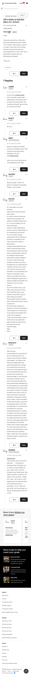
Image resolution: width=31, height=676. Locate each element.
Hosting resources (6, 627)
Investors (4, 656)
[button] (26, 26)
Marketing (8, 67)
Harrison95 (7, 32)
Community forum (7, 631)
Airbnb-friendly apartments (9, 637)
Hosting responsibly (7, 634)
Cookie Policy (15, 671)
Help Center (5, 595)
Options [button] (22, 15)
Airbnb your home (6, 621)
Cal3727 (13, 521)
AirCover (4, 598)
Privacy (4, 671)
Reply (24, 73)
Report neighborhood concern (10, 612)
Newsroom (5, 646)
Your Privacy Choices (7, 673)
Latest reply (9, 535)
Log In (21, 3)
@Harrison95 (20, 95)
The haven (9, 528)
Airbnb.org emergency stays (9, 663)
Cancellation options (7, 608)
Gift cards (4, 660)
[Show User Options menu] (27, 3)
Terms (9, 671)
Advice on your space (11, 16)
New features (5, 649)
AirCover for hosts (6, 624)
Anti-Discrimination (7, 602)
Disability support (6, 605)
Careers (4, 653)
